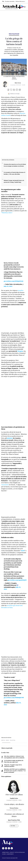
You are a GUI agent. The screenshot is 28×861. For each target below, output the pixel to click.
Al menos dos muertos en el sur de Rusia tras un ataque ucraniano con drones (15, 165)
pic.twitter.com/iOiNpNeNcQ (13, 281)
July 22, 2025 (8, 286)
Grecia (3, 740)
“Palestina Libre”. (7, 213)
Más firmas (12, 825)
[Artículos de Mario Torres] (5, 84)
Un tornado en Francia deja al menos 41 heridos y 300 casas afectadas (14, 173)
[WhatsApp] (16, 90)
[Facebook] (8, 90)
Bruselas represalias (9, 1)
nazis (23, 551)
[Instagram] (6, 848)
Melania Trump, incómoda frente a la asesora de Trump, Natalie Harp (14, 181)
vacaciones (5, 485)
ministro (10, 438)
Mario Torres (18, 83)
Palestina (12, 740)
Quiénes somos (5, 852)
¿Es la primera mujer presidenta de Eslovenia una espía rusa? (13, 761)
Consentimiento (10, 854)
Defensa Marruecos (20, 1)
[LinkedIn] (14, 90)
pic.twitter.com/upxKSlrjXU (17, 580)
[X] (11, 90)
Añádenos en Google (15, 93)
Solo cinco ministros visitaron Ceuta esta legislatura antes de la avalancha (14, 757)
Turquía (20, 351)
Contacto (11, 852)
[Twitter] (3, 848)
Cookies (4, 854)
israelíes (20, 290)
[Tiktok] (12, 848)
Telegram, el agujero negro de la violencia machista (13, 765)
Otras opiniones (6, 776)
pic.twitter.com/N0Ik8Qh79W (14, 698)
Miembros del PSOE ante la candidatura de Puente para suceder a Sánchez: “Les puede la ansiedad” (15, 770)
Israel (7, 740)
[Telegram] (19, 90)
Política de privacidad (20, 852)
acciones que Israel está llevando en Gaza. (12, 606)
